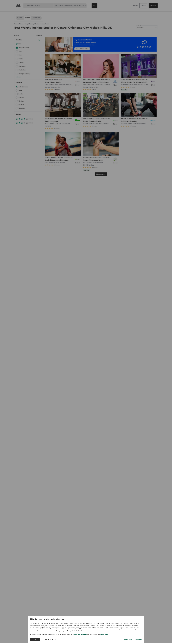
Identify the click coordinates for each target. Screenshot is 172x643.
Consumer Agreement (80, 634)
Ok (35, 639)
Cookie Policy (138, 639)
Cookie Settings (50, 639)
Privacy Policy (104, 634)
